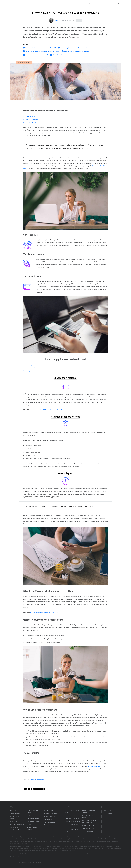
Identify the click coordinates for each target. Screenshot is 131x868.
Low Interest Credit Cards (88, 816)
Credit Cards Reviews (16, 830)
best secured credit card (95, 766)
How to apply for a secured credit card (73, 47)
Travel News (47, 825)
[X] (74, 20)
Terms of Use (108, 813)
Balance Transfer (70, 815)
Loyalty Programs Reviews (32, 828)
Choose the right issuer (30, 365)
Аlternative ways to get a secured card (77, 51)
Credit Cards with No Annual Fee (88, 811)
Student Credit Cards (50, 816)
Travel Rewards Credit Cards (72, 811)
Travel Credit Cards (50, 822)
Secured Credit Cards (24, 62)
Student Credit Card (88, 831)
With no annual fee (29, 116)
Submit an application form (31, 368)
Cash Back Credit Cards (17, 824)
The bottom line (58, 55)
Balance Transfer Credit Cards (17, 817)
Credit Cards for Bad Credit (33, 811)
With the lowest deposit (30, 119)
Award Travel (14, 810)
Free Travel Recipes (33, 821)
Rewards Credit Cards (89, 825)
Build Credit (14, 821)
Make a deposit (28, 371)
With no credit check (29, 122)
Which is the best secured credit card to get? (40, 47)
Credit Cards (14, 827)
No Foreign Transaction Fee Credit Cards (89, 821)
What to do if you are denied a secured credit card (42, 51)
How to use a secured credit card (36, 55)
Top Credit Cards (49, 819)
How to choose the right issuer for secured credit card (47, 410)
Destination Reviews (33, 818)
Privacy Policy (108, 810)
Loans (29, 824)
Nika (56, 20)
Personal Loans (48, 810)
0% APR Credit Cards (16, 813)
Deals (28, 815)
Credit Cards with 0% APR (72, 830)
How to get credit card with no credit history (44, 612)
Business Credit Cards (72, 818)
